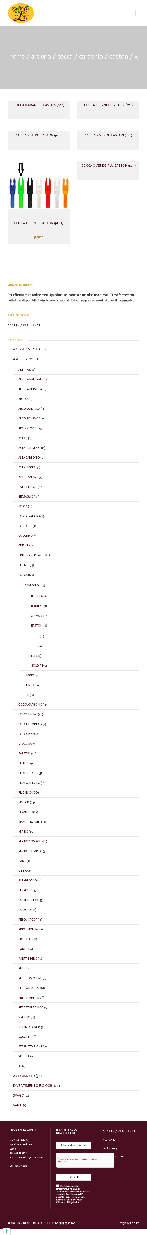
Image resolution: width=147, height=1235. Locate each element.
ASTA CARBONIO (29, 457)
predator (25, 939)
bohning (37, 606)
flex (34, 656)
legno (29, 675)
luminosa (32, 685)
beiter (36, 596)
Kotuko (134, 1223)
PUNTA (22, 949)
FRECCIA (23, 802)
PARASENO (25, 910)
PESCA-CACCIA (27, 919)
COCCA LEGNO (28, 714)
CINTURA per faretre (33, 555)
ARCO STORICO (28, 428)
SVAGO (18, 1095)
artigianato (24, 1076)
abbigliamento (26, 349)
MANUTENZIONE (29, 822)
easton (118, 56)
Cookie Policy (110, 1148)
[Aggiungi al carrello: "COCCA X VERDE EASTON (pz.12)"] (39, 188)
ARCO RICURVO (28, 418)
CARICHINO (25, 535)
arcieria (41, 56)
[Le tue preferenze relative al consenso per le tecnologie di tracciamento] (6, 1231)
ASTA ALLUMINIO (29, 448)
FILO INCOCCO (28, 792)
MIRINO (23, 831)
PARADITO (25, 890)
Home (17, 56)
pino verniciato (30, 929)
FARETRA (24, 753)
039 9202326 (21, 1152)
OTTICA (23, 870)
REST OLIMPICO (28, 988)
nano (22, 861)
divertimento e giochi (33, 1085)
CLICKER (23, 565)
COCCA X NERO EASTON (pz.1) (38, 135)
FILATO (23, 763)
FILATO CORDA (28, 773)
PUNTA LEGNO (27, 958)
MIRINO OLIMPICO (30, 851)
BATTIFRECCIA (27, 487)
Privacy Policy (110, 1140)
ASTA (21, 438)
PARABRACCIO (27, 880)
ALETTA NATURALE (30, 379)
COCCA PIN (25, 734)
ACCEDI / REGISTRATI (25, 325)
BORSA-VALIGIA (28, 516)
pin (27, 695)
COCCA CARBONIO (30, 704)
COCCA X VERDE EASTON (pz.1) (108, 135)
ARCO (22, 399)
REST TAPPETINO (29, 997)
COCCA (65, 56)
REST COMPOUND (30, 978)
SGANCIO (24, 1017)
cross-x (36, 616)
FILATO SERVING (29, 783)
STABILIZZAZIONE (30, 1046)
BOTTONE (25, 526)
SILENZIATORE (28, 1027)
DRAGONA (25, 743)
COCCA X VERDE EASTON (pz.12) (38, 223)
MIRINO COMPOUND (31, 841)
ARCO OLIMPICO (29, 408)
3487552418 (21, 1165)
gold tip (37, 665)
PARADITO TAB (28, 900)
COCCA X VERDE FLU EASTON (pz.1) (108, 165)
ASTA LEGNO (26, 467)
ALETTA (23, 369)
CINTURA (24, 545)
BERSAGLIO (25, 496)
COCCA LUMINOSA (30, 724)
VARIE (17, 1105)
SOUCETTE (25, 1036)
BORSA (22, 506)
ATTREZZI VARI (28, 477)
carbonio (91, 56)
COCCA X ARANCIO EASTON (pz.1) (38, 105)
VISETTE (24, 1056)
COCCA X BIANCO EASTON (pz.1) (108, 105)
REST (21, 968)
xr (20, 1066)
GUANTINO (25, 812)
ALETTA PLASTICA (30, 389)
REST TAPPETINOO (31, 1007)
